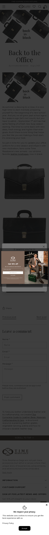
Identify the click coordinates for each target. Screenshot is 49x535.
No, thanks (13, 275)
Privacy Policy (8, 523)
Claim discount (12, 272)
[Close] (46, 505)
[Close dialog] (46, 253)
